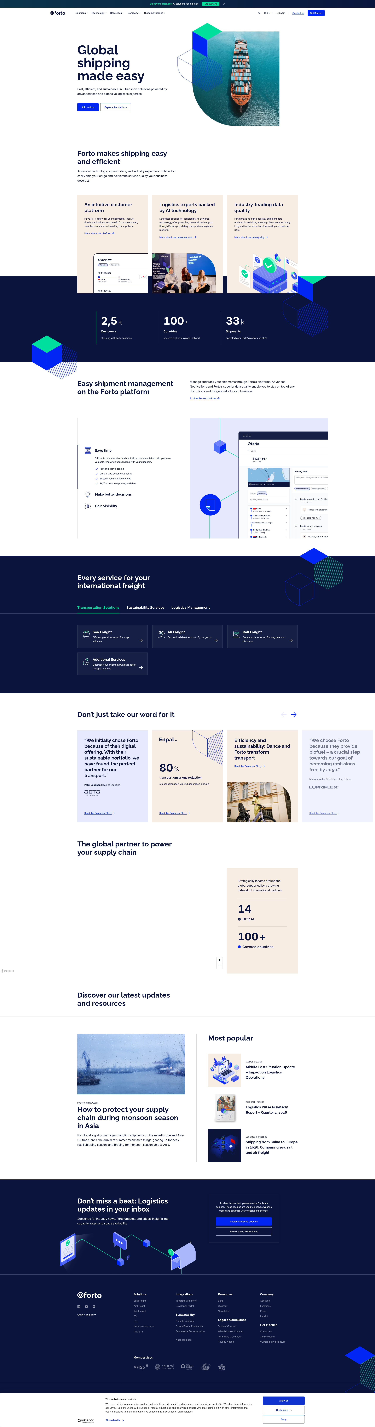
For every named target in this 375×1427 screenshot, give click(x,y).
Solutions (81, 12)
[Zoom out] (219, 966)
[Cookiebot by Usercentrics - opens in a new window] (86, 1421)
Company (133, 12)
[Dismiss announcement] (224, 4)
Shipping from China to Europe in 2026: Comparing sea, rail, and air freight (272, 1147)
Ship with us (87, 107)
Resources (116, 12)
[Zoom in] (219, 960)
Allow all (283, 1400)
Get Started (316, 13)
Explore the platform (115, 107)
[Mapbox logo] (7, 971)
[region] (113, 921)
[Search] (259, 13)
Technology (98, 12)
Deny (284, 1419)
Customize (282, 1410)
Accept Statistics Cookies (244, 1221)
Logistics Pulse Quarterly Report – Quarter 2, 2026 (267, 1110)
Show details (112, 1420)
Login (282, 12)
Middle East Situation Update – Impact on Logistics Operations (270, 1072)
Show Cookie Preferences (244, 1231)
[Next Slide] (293, 714)
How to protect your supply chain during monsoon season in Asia (127, 1117)
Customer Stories (153, 12)
